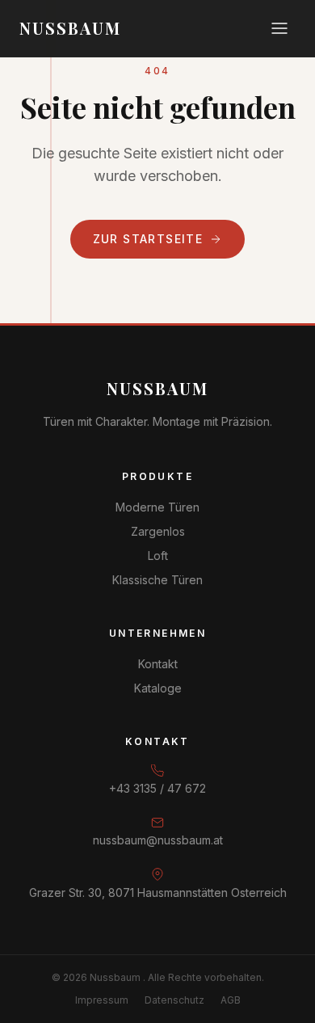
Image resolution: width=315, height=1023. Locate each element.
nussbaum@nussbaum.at (158, 840)
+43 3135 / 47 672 (157, 788)
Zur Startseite (148, 239)
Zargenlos (158, 531)
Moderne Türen (158, 507)
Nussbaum (157, 388)
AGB (230, 1000)
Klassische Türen (157, 580)
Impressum (101, 1000)
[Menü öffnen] (279, 28)
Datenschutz (174, 1000)
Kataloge (158, 688)
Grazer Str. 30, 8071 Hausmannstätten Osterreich (158, 892)
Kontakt (158, 664)
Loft (158, 555)
